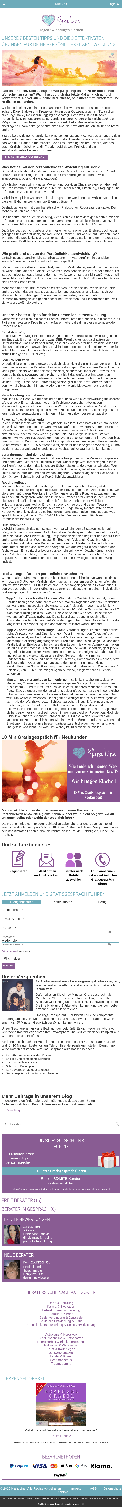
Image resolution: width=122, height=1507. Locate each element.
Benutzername (13, 909)
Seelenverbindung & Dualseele (61, 1317)
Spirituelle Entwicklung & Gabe (61, 1321)
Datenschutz (112, 1488)
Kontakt (63, 1492)
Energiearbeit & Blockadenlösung (61, 1341)
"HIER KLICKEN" (62, 1436)
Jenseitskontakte (61, 1352)
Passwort (9, 928)
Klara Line (61, 4)
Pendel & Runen (61, 1356)
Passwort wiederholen (11, 938)
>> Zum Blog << (13, 1110)
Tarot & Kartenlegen (61, 1349)
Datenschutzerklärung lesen (67, 1504)
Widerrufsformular (9, 951)
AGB (93, 1488)
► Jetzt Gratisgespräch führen (61, 1170)
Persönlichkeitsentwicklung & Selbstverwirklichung (61, 1325)
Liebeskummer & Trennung (61, 1310)
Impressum (76, 1488)
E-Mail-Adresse (13, 919)
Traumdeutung (61, 1363)
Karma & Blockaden (61, 1306)
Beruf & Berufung (61, 1303)
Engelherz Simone (36, 1262)
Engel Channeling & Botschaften (60, 1338)
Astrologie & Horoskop (61, 1334)
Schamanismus (61, 1360)
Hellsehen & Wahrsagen (61, 1345)
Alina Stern (31, 1227)
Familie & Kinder (61, 1314)
